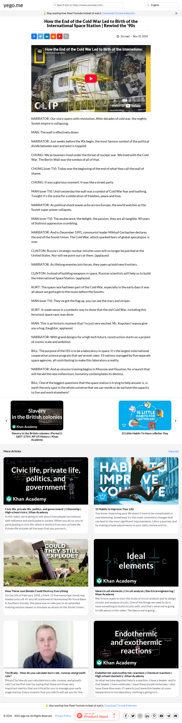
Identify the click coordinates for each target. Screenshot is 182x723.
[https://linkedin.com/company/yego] (147, 716)
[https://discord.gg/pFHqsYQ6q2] (175, 716)
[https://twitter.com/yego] (133, 716)
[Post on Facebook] (34, 36)
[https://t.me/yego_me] (168, 716)
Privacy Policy (63, 715)
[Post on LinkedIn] (47, 36)
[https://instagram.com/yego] (140, 716)
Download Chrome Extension (118, 13)
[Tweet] (40, 36)
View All (173, 451)
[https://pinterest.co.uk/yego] (154, 716)
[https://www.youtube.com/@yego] (161, 716)
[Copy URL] (66, 36)
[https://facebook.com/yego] (126, 716)
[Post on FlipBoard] (60, 36)
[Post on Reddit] (53, 36)
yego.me (13, 5)
